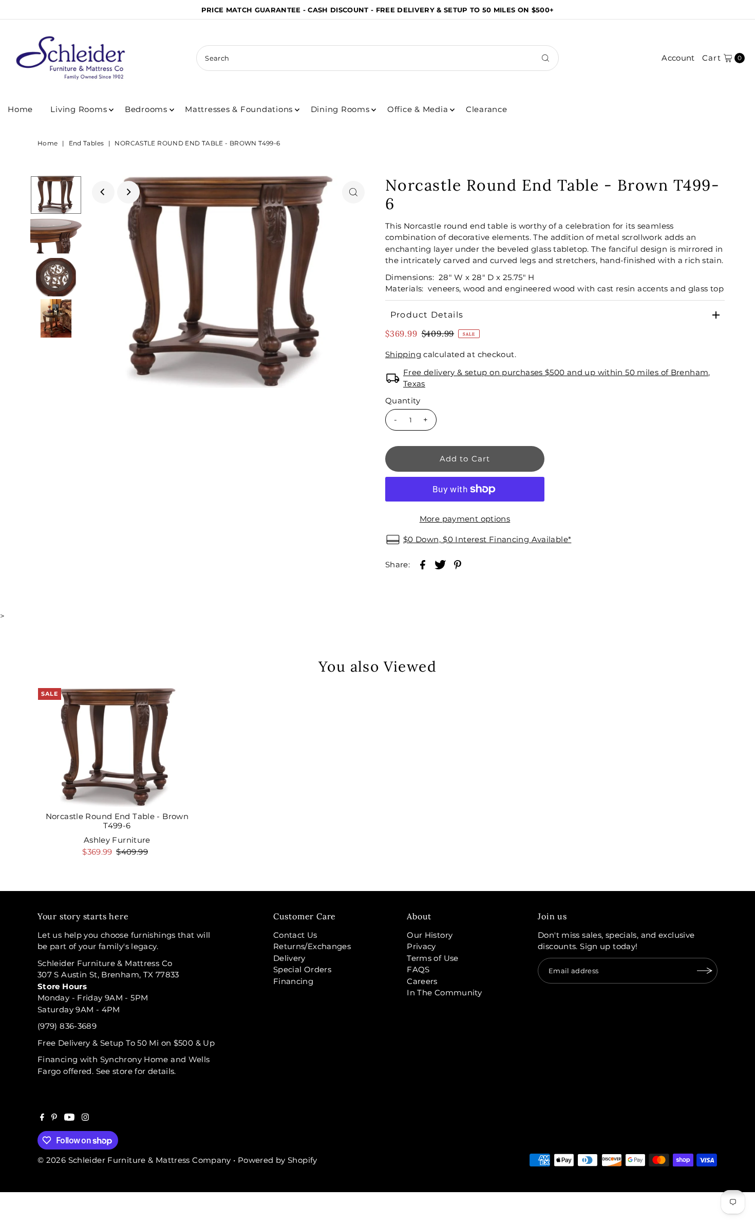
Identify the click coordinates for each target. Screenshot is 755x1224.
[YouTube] (69, 1118)
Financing (293, 981)
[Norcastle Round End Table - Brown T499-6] (117, 747)
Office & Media (417, 109)
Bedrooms (146, 109)
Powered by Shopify (277, 1160)
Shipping (403, 354)
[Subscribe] (705, 971)
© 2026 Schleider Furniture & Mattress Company (135, 1160)
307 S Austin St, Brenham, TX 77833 (108, 974)
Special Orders (302, 969)
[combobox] (377, 58)
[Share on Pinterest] (457, 564)
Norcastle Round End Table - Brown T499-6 (117, 820)
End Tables (86, 143)
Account (678, 58)
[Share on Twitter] (440, 564)
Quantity (402, 400)
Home (20, 109)
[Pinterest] (54, 1118)
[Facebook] (42, 1118)
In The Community (444, 992)
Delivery (289, 958)
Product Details (426, 315)
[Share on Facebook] (422, 564)
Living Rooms (78, 109)
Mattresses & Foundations (239, 109)
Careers (422, 981)
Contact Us (295, 935)
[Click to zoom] (353, 192)
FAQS (418, 969)
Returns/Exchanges (312, 946)
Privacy (421, 946)
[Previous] (103, 192)
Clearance (486, 109)
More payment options (465, 519)
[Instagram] (85, 1118)
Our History (429, 935)
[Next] (128, 192)
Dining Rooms (340, 109)
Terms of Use (433, 958)
